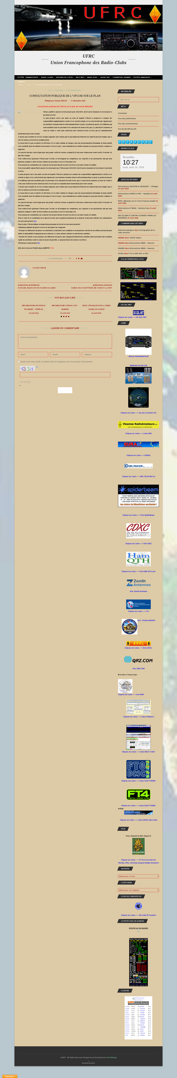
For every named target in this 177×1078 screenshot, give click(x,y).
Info (29, 84)
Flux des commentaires (128, 124)
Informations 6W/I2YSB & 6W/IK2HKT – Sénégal (34, 307)
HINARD (121, 248)
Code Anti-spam (25, 382)
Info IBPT (80, 77)
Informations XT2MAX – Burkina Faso (133, 208)
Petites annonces (141, 77)
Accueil (20, 77)
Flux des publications (127, 118)
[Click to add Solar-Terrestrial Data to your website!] (138, 269)
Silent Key (105, 77)
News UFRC (92, 77)
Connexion (122, 113)
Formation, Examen (122, 77)
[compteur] (135, 142)
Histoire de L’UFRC (64, 77)
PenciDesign (112, 1057)
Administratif (32, 77)
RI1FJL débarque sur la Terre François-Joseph (96, 307)
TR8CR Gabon (135, 238)
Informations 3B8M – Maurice (141, 243)
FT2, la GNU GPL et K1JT (138, 253)
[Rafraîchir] (37, 367)
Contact (21, 82)
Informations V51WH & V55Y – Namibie (65, 307)
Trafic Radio (59, 90)
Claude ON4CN (60, 101)
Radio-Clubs (47, 77)
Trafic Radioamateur (74, 90)
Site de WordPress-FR (127, 129)
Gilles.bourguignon (126, 230)
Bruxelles (128, 157)
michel (121, 253)
